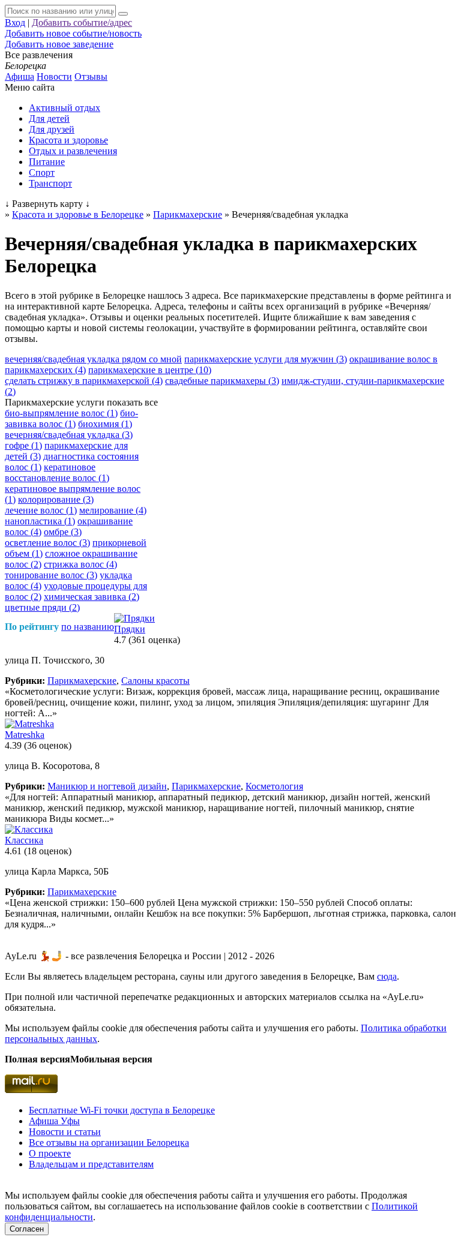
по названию (87, 626)
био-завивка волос (71, 418)
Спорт (42, 172)
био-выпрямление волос (61, 413)
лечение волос (41, 510)
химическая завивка (91, 597)
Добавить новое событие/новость (73, 33)
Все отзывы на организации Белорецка (109, 1142)
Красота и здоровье (68, 140)
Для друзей (51, 129)
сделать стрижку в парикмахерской (84, 381)
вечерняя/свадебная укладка (69, 435)
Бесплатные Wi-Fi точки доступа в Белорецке (122, 1110)
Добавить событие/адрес (82, 22)
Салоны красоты (155, 680)
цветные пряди (42, 607)
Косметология (274, 786)
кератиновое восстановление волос (57, 472)
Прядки (129, 629)
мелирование (112, 510)
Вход (15, 22)
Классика (24, 840)
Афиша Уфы (54, 1121)
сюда (387, 976)
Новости (54, 76)
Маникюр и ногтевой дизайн (107, 786)
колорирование (56, 499)
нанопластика (40, 521)
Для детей (49, 118)
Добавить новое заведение (59, 44)
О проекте (50, 1153)
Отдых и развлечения (73, 151)
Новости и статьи (65, 1132)
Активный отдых (64, 108)
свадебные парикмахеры (222, 381)
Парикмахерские (81, 680)
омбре (63, 532)
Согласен (27, 1228)
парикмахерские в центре (149, 370)
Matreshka (24, 734)
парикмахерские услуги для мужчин (265, 359)
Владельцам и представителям (91, 1164)
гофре (23, 445)
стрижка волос (80, 564)
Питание (47, 162)
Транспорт (50, 183)
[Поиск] (123, 14)
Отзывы (90, 76)
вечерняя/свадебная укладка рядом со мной (93, 359)
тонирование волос (51, 575)
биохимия (105, 424)
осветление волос (47, 543)
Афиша (19, 76)
